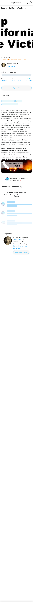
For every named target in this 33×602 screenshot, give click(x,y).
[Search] (26, 2)
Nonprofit (6, 95)
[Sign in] (30, 3)
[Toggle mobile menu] (3, 3)
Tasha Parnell (17, 239)
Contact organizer (21, 252)
